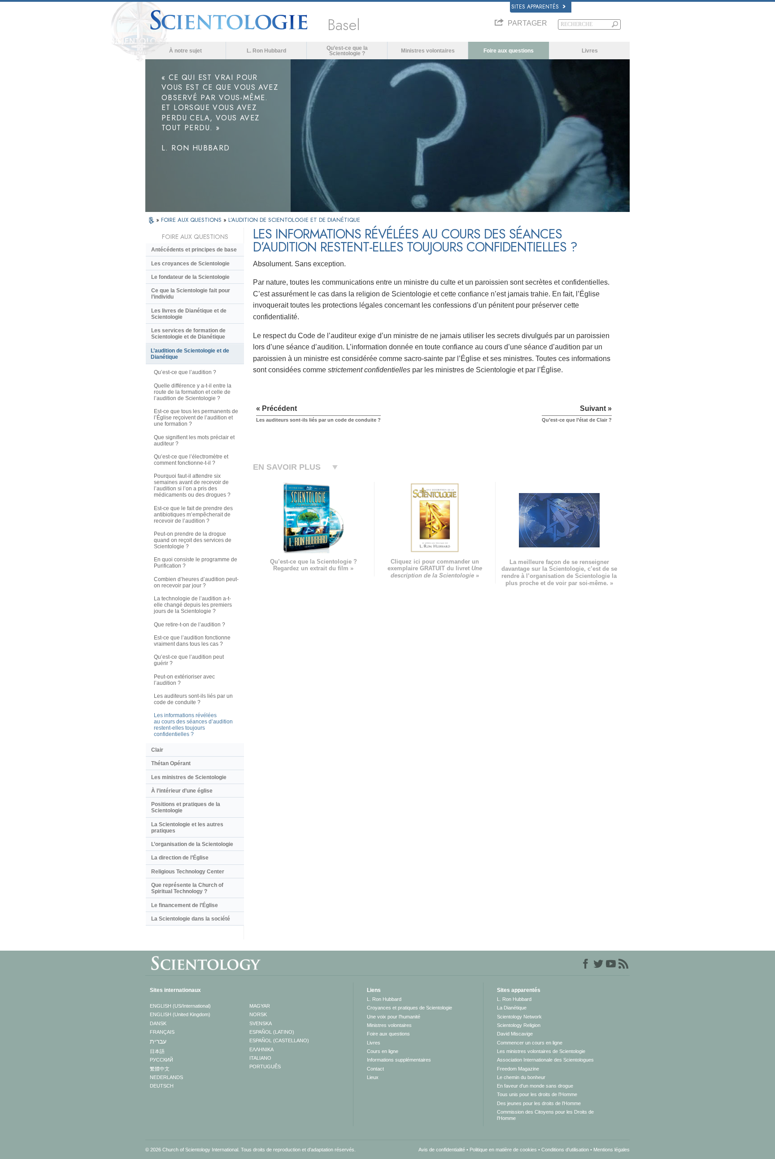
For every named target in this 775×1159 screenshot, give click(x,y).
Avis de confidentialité (441, 1149)
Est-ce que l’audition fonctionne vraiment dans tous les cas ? (192, 641)
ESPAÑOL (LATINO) (271, 1032)
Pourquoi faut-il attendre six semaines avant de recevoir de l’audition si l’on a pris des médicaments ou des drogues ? (192, 485)
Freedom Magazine (518, 1068)
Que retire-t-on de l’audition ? (189, 624)
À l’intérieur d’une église (182, 791)
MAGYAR (259, 1006)
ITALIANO (260, 1058)
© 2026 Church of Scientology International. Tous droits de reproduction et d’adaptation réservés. (250, 1149)
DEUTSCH (162, 1085)
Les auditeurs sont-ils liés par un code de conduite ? (193, 699)
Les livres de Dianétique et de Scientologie (188, 314)
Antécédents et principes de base (194, 250)
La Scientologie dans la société (190, 919)
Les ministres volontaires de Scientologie (541, 1051)
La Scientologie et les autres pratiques (187, 827)
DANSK (158, 1023)
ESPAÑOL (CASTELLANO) (279, 1040)
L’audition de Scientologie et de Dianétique (190, 354)
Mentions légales (611, 1149)
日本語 (157, 1051)
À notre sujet (185, 51)
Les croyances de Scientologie (190, 263)
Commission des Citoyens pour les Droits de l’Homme (545, 1115)
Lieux (373, 1077)
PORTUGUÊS (265, 1066)
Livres (590, 51)
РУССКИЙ (161, 1059)
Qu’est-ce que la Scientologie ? (347, 51)
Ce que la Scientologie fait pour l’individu (190, 293)
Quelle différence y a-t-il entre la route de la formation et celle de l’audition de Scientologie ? (192, 392)
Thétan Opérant (171, 763)
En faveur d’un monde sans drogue (535, 1085)
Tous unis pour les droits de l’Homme (537, 1094)
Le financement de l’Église (184, 905)
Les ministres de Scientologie (188, 777)
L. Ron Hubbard (266, 51)
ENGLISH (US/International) (180, 1006)
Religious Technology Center (187, 871)
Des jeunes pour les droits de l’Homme (539, 1103)
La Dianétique (512, 1007)
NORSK (258, 1014)
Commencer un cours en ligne (529, 1042)
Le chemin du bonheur (521, 1077)
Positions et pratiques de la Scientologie (185, 807)
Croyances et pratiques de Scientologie (409, 1007)
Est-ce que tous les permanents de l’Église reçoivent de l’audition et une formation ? (196, 417)
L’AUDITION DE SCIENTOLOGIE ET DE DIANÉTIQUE (294, 220)
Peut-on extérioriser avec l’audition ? (184, 680)
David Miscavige (515, 1033)
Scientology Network (519, 1016)
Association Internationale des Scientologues (545, 1059)
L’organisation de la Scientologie (192, 844)
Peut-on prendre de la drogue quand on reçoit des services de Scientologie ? (192, 540)
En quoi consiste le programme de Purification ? (195, 562)
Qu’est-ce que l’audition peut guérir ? (189, 660)
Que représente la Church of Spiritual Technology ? (187, 888)
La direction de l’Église (180, 858)
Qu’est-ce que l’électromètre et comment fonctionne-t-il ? (191, 460)
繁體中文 (160, 1068)
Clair (157, 750)
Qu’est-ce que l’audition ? (185, 372)
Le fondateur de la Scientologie (190, 277)
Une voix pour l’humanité (393, 1016)
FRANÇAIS (162, 1032)
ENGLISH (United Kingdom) (180, 1014)
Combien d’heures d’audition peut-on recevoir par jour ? (196, 582)
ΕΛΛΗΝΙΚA (261, 1049)
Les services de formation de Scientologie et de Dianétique (188, 333)
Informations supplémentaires (399, 1059)
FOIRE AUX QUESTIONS (192, 220)
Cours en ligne (382, 1051)
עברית (158, 1041)
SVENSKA (260, 1023)
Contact (375, 1068)
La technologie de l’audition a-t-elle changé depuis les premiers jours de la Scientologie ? (193, 604)
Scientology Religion (518, 1025)
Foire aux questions (508, 51)
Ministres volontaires (428, 51)
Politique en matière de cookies (503, 1149)
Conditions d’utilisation (565, 1149)
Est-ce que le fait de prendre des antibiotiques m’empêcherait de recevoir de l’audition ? (193, 514)
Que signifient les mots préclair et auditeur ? (194, 440)
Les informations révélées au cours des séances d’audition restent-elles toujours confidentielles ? (193, 724)
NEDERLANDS (166, 1077)
